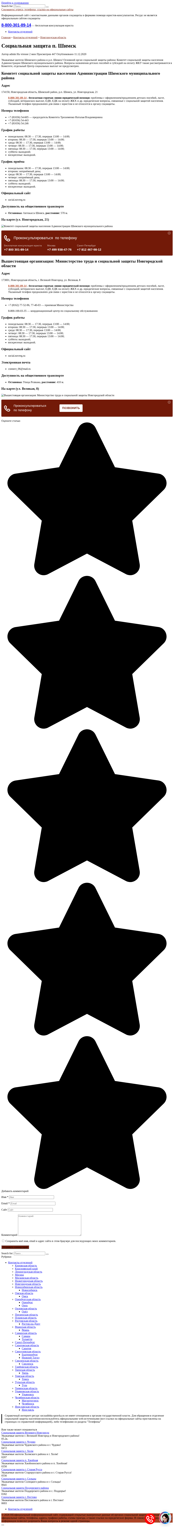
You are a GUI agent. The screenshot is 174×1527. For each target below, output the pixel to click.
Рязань (25, 1330)
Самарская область (26, 1333)
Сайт (4, 1209)
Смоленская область (26, 1360)
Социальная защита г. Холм (17, 1451)
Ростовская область (26, 1320)
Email (5, 1203)
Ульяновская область (27, 1391)
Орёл (25, 1311)
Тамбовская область (26, 1366)
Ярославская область (27, 1406)
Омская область (24, 1293)
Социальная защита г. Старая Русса (21, 1469)
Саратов (26, 1348)
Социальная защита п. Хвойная (19, 1460)
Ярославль (28, 1409)
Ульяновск (28, 1394)
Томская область (24, 1376)
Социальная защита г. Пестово (19, 1497)
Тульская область (25, 1382)
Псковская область (26, 1317)
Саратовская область (27, 1345)
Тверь (25, 1373)
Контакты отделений (20, 31)
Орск (25, 1305)
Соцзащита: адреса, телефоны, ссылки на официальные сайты (37, 9)
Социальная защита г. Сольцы (18, 1478)
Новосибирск (29, 1290)
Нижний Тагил (30, 1357)
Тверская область (25, 1369)
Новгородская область (28, 1284)
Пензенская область (26, 1314)
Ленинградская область (28, 1271)
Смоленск (27, 1363)
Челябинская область (27, 1397)
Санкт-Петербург (25, 1342)
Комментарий (9, 1234)
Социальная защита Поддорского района (25, 1487)
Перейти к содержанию (15, 2)
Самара (26, 1336)
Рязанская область (25, 1326)
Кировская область (26, 1265)
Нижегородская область (29, 1280)
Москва (19, 1274)
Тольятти (27, 1339)
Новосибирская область (28, 1287)
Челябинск (28, 1403)
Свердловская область (28, 1351)
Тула (24, 1385)
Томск (25, 1379)
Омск (25, 1296)
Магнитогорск (30, 1400)
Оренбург (27, 1302)
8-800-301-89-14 (16, 25)
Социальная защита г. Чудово (18, 1441)
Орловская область (26, 1308)
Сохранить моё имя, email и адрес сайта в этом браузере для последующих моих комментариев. (60, 1241)
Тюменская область (26, 1388)
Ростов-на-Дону (31, 1323)
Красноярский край (26, 1268)
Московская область (26, 1277)
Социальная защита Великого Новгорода (25, 1432)
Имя (4, 1197)
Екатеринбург (30, 1354)
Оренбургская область (28, 1299)
